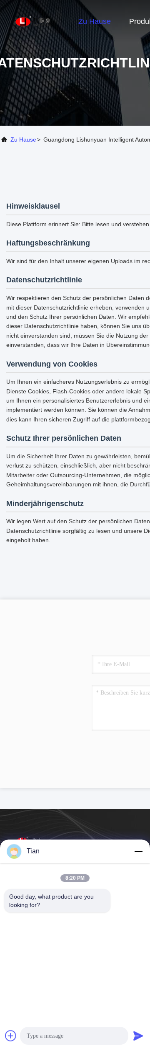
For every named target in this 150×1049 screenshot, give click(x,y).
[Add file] (11, 1035)
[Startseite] (33, 21)
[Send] (138, 1035)
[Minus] (138, 851)
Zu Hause (94, 21)
